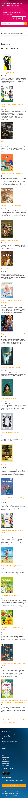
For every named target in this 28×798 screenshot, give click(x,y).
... (11, 719)
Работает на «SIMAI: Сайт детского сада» (16, 796)
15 (23, 719)
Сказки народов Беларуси (9, 595)
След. (14, 722)
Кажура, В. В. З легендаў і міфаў (11, 206)
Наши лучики (5, 763)
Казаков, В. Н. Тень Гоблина (9, 73)
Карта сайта (5, 765)
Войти (19, 18)
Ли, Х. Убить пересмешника (10, 465)
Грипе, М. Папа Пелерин (8, 398)
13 (17, 719)
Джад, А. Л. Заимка (7, 269)
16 (4, 722)
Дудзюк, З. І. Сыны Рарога (9, 240)
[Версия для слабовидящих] (14, 18)
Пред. (4, 719)
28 (10, 722)
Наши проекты (6, 761)
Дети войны (5, 141)
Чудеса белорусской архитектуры (12, 173)
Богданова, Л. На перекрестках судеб (13, 334)
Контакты (5, 759)
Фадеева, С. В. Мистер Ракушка (11, 566)
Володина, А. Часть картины (10, 432)
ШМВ (3, 756)
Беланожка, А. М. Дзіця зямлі (10, 367)
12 (14, 719)
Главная (5, 33)
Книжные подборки (18, 33)
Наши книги (10, 33)
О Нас (3, 754)
